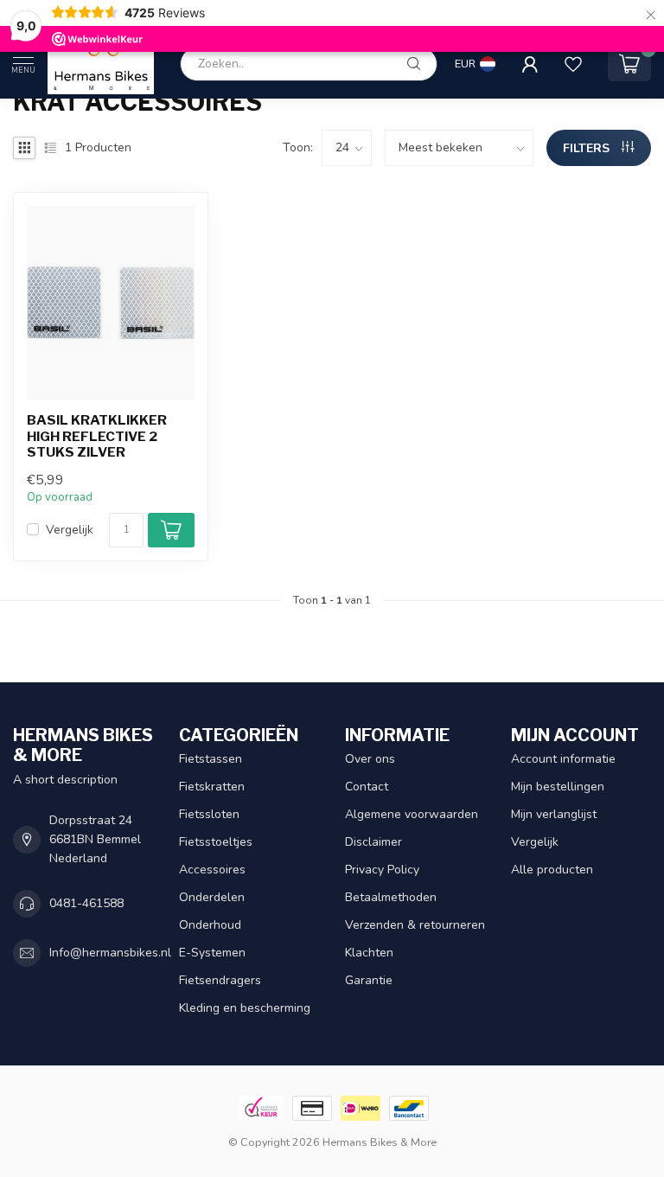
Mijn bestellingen (557, 786)
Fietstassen (210, 759)
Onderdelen (212, 897)
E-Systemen (212, 952)
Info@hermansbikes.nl (110, 952)
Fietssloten (209, 814)
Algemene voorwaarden (411, 814)
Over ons (370, 759)
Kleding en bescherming (244, 1008)
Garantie (369, 980)
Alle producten (552, 869)
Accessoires (212, 869)
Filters (588, 148)
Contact (366, 786)
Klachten (369, 952)
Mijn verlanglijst (554, 814)
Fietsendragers (220, 980)
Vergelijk (69, 529)
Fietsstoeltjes (215, 842)
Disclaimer (373, 842)
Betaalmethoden (391, 897)
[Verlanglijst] (573, 64)
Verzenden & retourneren (415, 925)
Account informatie (563, 759)
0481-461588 (86, 903)
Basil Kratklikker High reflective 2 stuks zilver (97, 436)
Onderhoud (210, 925)
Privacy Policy (382, 869)
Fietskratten (212, 786)
